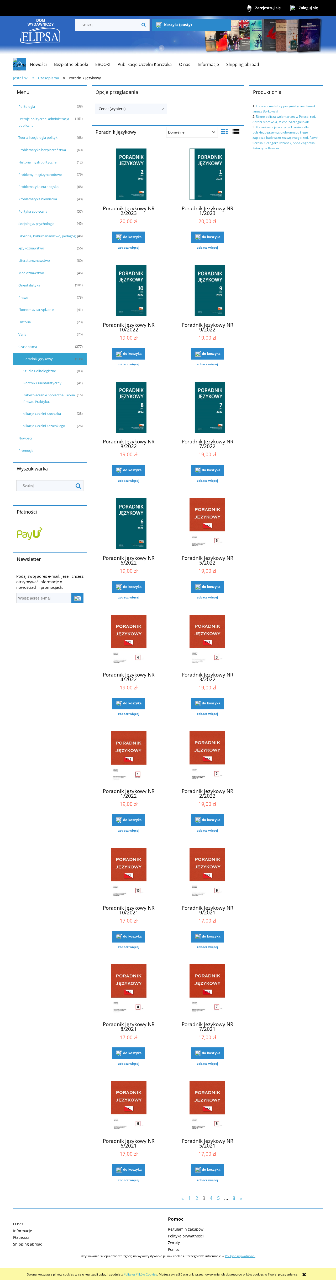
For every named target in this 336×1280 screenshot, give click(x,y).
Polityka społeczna (32, 211)
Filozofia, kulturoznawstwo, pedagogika (49, 236)
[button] (128, 248)
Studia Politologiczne (39, 370)
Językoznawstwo (31, 248)
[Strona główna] (40, 37)
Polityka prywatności (186, 1235)
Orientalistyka (29, 285)
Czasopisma (27, 346)
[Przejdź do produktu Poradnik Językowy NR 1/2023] (207, 175)
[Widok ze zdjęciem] (224, 131)
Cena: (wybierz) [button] (112, 108)
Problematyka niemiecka (37, 199)
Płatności (21, 1237)
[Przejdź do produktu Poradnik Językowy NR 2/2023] (128, 175)
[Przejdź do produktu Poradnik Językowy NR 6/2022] (128, 524)
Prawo (23, 297)
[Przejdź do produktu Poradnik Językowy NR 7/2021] (207, 990)
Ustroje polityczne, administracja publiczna (43, 122)
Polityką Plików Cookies (140, 1274)
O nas (18, 1223)
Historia (24, 322)
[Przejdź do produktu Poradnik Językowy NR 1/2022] (128, 757)
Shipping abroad (28, 1244)
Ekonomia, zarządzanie (36, 309)
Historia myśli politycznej (37, 162)
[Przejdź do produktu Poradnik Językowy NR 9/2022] (207, 291)
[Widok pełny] (236, 131)
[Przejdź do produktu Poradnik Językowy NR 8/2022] (128, 408)
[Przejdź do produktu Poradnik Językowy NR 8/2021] (128, 990)
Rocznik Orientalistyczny (42, 383)
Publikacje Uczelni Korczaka (39, 413)
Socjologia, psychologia (36, 223)
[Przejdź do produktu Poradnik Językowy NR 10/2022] (128, 291)
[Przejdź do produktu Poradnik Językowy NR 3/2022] (207, 641)
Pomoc (174, 1249)
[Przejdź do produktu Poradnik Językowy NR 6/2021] (128, 1107)
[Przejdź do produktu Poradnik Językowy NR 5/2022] (207, 524)
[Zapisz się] (77, 598)
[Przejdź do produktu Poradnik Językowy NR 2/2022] (207, 757)
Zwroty (174, 1242)
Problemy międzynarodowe (40, 174)
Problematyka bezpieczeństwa (42, 149)
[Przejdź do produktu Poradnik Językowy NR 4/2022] (128, 641)
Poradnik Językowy (38, 358)
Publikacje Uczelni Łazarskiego (41, 425)
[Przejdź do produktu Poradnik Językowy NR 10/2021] (128, 874)
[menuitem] (38, 64)
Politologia (26, 106)
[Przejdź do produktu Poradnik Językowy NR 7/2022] (207, 408)
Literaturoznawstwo (34, 260)
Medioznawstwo (31, 272)
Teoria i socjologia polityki (38, 137)
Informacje (22, 1230)
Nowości (25, 438)
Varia (22, 334)
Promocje (25, 450)
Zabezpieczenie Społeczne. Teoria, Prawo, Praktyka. (49, 398)
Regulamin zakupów (185, 1229)
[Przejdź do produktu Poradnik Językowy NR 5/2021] (207, 1107)
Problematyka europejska (38, 186)
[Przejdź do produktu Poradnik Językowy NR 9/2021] (207, 874)
